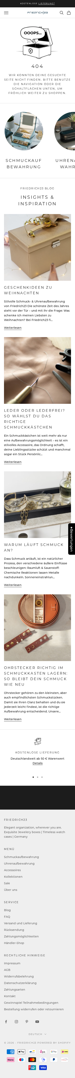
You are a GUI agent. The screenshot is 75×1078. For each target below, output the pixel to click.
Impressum (12, 963)
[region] (37, 754)
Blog (7, 910)
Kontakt (10, 996)
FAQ (7, 917)
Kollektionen (13, 876)
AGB (7, 970)
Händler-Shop (14, 943)
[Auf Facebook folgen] (6, 1022)
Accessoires (12, 870)
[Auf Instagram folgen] (16, 1022)
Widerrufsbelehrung (19, 976)
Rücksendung (14, 930)
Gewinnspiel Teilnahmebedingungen (31, 1003)
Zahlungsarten (14, 989)
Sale (7, 883)
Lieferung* (46, 3)
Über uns (10, 890)
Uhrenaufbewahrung (19, 863)
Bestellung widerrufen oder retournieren (34, 1009)
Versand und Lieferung (20, 923)
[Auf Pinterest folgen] (27, 1022)
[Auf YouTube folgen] (37, 1022)
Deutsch (35, 1034)
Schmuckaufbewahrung (21, 857)
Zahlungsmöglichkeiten (21, 936)
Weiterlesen (13, 328)
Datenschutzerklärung (20, 983)
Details (38, 763)
